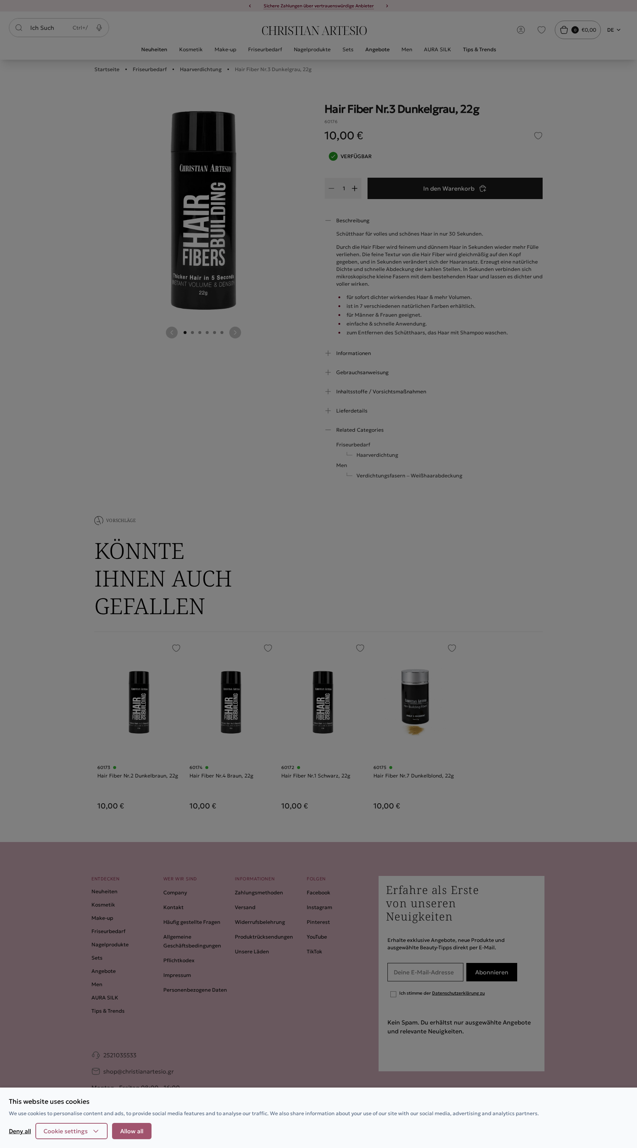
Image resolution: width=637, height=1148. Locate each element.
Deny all (20, 1131)
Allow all (131, 1131)
